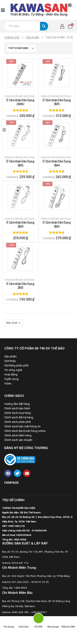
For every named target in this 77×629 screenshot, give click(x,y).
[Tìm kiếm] (44, 26)
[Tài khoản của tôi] (62, 26)
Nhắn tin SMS (68, 627)
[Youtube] (26, 473)
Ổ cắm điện (33, 96)
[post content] (20, 75)
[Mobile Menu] (3, 10)
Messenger (53, 627)
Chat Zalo (24, 627)
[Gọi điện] (38, 619)
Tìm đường (8, 627)
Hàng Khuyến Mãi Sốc (15, 96)
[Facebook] (8, 473)
